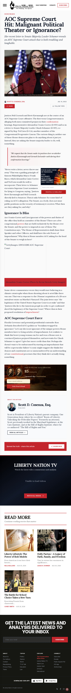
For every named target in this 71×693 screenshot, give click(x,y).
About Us (6, 656)
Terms (5, 669)
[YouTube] (64, 689)
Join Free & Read (18, 386)
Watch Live (40, 663)
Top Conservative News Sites (43, 657)
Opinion (22, 659)
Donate (56, 659)
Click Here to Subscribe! (53, 192)
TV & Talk (23, 664)
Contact (5, 662)
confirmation (52, 122)
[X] (57, 689)
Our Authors (6, 659)
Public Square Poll (59, 662)
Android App (58, 667)
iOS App (56, 664)
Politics (22, 656)
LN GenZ (39, 668)
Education (23, 667)
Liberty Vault (40, 666)
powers (20, 224)
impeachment (32, 312)
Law (21, 669)
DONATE (53, 5)
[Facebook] (60, 689)
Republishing (7, 664)
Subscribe (59, 640)
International (40, 671)
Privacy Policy (7, 667)
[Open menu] (4, 5)
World (22, 662)
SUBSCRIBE (63, 5)
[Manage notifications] (67, 689)
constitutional (17, 354)
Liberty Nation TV (42, 661)
